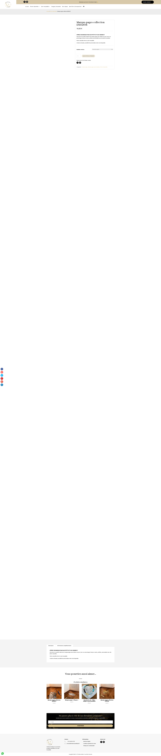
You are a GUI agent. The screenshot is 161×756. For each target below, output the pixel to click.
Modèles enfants (80, 49)
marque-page (84, 67)
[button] (69, 22)
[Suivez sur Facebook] (25, 2)
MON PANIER (147, 2)
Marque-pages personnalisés (94, 67)
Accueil (27, 6)
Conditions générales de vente (89, 743)
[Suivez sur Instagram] (27, 2)
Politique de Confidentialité (88, 745)
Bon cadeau (65, 6)
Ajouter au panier (88, 56)
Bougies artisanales (56, 6)
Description (50, 645)
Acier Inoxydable (45, 6)
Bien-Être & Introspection (75, 6)
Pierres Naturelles (34, 6)
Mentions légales (86, 741)
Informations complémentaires (64, 645)
